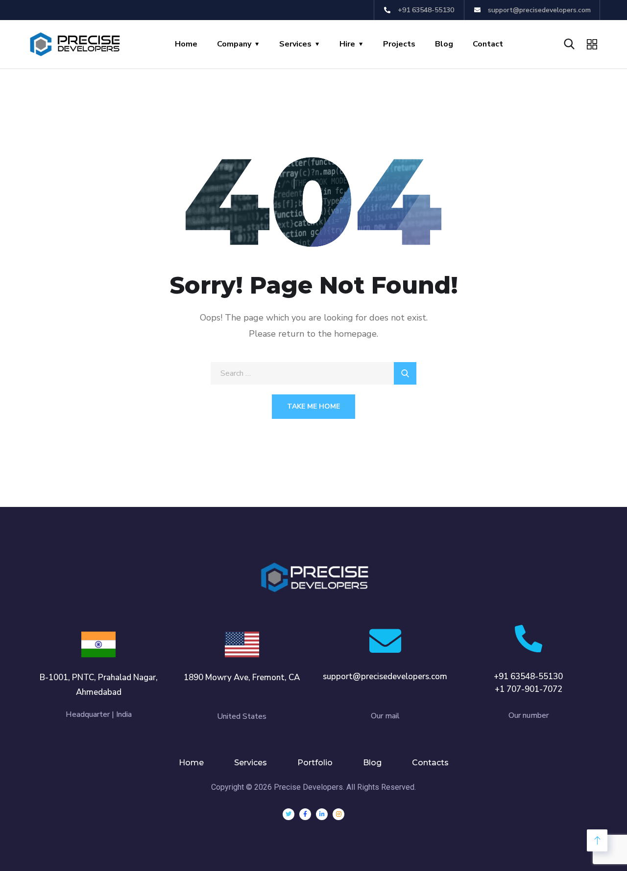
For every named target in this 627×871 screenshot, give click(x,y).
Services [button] (295, 44)
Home (186, 44)
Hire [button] (347, 44)
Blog (444, 44)
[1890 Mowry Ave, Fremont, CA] (242, 644)
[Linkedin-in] (322, 814)
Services (250, 762)
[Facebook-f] (305, 814)
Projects (399, 44)
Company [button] (234, 44)
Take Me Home (313, 406)
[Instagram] (338, 814)
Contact (488, 44)
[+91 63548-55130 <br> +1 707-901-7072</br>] (528, 638)
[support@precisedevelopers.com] (385, 641)
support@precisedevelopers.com (385, 676)
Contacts (430, 762)
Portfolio (315, 762)
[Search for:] (313, 373)
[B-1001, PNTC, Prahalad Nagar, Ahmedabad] (98, 644)
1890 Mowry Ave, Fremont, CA (242, 677)
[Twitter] (288, 814)
